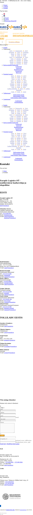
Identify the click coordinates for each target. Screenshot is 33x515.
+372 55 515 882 (7, 306)
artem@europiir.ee (9, 294)
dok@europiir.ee (8, 326)
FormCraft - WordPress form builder (9, 444)
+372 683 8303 (9, 462)
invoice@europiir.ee (9, 352)
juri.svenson (7, 300)
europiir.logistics (8, 283)
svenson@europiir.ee (9, 302)
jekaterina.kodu (8, 215)
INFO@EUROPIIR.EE (23, 36)
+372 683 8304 (18, 462)
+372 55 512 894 (7, 291)
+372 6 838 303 (6, 213)
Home (5, 171)
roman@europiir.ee (9, 276)
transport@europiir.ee (10, 310)
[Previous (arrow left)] (0, 514)
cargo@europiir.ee (9, 332)
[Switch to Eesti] (4, 16)
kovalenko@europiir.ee (10, 346)
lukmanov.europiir (9, 308)
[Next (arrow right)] (2, 514)
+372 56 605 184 (7, 299)
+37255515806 (7, 281)
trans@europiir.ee (9, 216)
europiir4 (6, 293)
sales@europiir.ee (9, 284)
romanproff (7, 275)
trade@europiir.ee (9, 268)
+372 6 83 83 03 (9, 481)
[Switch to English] (4, 14)
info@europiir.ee (4, 205)
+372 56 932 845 (9, 483)
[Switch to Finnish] (6, 18)
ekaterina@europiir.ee (10, 218)
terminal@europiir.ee (9, 340)
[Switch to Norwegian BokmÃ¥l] (9, 21)
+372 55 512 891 (7, 273)
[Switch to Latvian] (6, 19)
